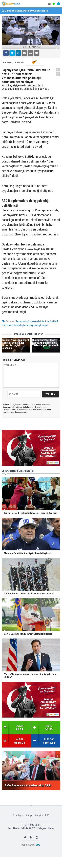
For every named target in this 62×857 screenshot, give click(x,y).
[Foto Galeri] (58, 3)
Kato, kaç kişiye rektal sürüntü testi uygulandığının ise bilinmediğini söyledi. (25, 87)
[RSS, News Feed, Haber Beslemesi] (31, 837)
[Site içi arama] (37, 837)
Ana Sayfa (18, 815)
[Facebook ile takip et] (25, 837)
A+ (58, 69)
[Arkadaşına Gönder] (24, 53)
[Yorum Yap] (36, 53)
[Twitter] (12, 53)
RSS (47, 815)
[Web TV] (54, 3)
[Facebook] (6, 53)
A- (58, 73)
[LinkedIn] (18, 53)
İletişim (39, 815)
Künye (29, 815)
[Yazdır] (30, 53)
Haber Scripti (28, 844)
